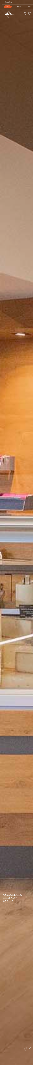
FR (25, 13)
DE (30, 13)
